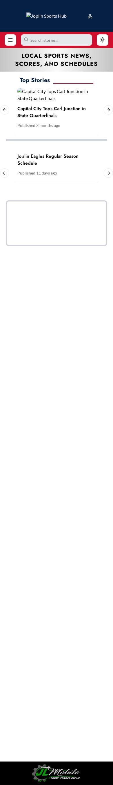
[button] (91, 15)
